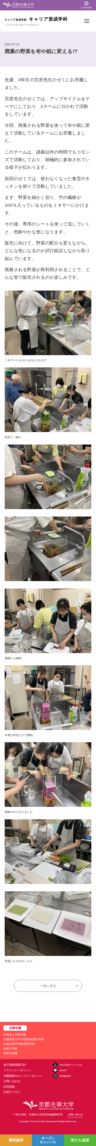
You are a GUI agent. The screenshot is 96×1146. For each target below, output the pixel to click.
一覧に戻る (48, 986)
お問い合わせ (11, 1081)
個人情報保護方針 (14, 1064)
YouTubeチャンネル (70, 1064)
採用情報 (9, 1086)
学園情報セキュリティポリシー (23, 1075)
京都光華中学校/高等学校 (19, 1044)
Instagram (65, 1075)
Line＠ (63, 1070)
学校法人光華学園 (14, 1034)
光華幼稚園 (10, 1053)
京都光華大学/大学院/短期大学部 (23, 1039)
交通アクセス (11, 1092)
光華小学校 (10, 1048)
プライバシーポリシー (17, 1070)
